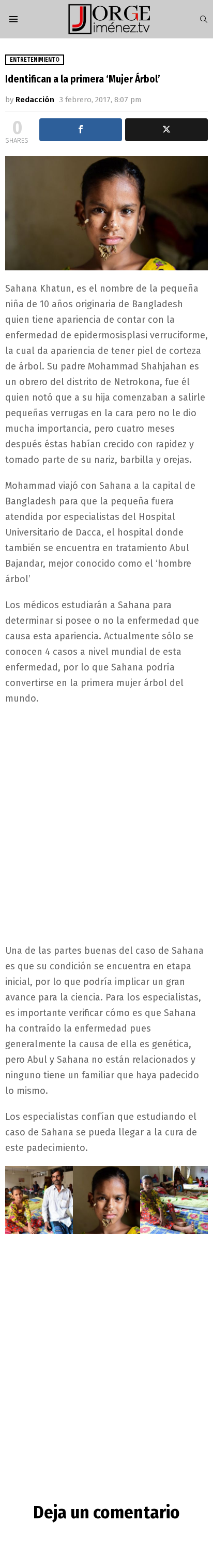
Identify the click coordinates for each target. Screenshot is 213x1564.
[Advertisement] (106, 823)
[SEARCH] (204, 19)
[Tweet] (166, 129)
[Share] (80, 129)
